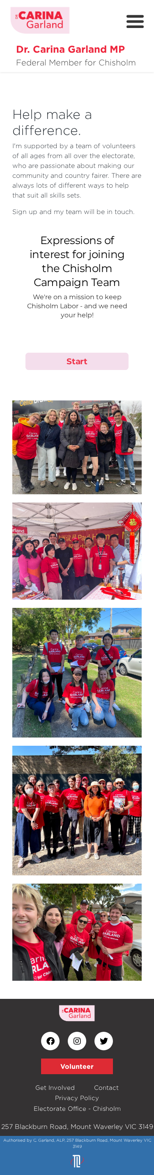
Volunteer (77, 1066)
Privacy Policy (77, 1098)
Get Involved (55, 1087)
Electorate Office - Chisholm (77, 1108)
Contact (106, 1087)
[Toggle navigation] (135, 21)
